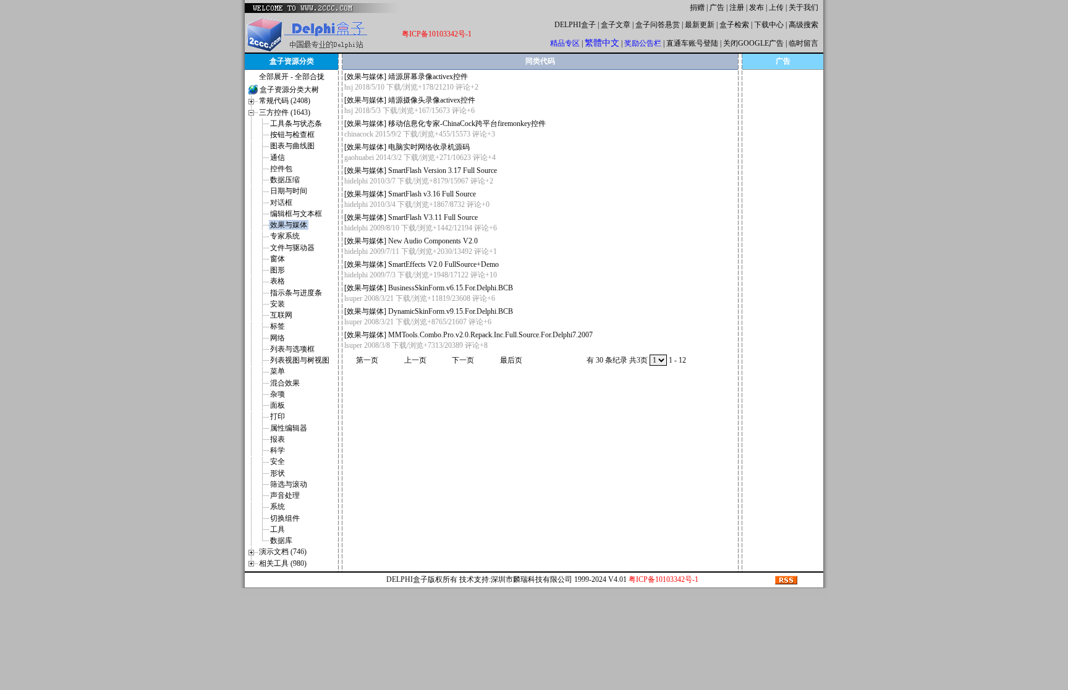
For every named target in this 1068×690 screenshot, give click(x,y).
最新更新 (699, 24)
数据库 (281, 540)
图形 (277, 270)
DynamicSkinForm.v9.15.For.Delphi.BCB (450, 311)
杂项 (277, 394)
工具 (277, 529)
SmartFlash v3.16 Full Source (432, 194)
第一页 (367, 360)
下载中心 (769, 24)
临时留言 (803, 43)
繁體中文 (602, 43)
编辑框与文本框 (296, 213)
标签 (277, 326)
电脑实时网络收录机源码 (429, 147)
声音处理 (285, 495)
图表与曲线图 (292, 145)
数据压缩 (285, 179)
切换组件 (285, 518)
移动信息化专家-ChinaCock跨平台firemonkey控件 (467, 123)
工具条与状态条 (296, 123)
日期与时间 (288, 191)
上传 (776, 7)
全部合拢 (309, 76)
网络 (277, 338)
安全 (277, 461)
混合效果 (285, 383)
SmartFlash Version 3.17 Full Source (442, 170)
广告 (717, 7)
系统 (277, 506)
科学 (277, 450)
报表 (277, 439)
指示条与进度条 (296, 292)
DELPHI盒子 (575, 24)
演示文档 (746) (283, 551)
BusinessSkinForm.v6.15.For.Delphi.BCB (450, 288)
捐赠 (697, 7)
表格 (277, 281)
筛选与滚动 (288, 484)
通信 (277, 157)
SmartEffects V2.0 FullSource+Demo (443, 264)
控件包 (281, 168)
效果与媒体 (288, 225)
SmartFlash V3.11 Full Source (433, 217)
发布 (756, 7)
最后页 (511, 360)
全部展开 (274, 76)
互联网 (281, 315)
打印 (277, 416)
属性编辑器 (288, 428)
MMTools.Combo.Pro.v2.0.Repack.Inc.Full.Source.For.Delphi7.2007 (490, 334)
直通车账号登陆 (692, 43)
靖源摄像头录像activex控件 (431, 100)
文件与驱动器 (292, 247)
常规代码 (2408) (284, 100)
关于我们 (803, 7)
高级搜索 (803, 24)
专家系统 (285, 236)
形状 (277, 473)
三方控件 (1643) (284, 112)
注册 (736, 7)
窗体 (277, 259)
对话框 (281, 202)
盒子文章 (615, 24)
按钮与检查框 (292, 134)
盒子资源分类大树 (289, 89)
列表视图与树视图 (299, 360)
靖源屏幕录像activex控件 (428, 76)
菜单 (277, 371)
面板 (277, 405)
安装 (277, 304)
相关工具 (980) (283, 563)
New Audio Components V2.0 (433, 241)
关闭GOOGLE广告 (753, 43)
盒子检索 (734, 24)
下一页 (463, 360)
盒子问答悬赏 (657, 24)
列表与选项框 (292, 349)
